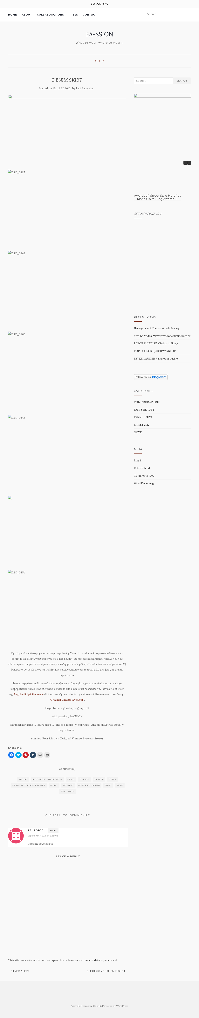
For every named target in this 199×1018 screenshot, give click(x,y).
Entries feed (142, 468)
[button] (189, 163)
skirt (120, 785)
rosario (68, 785)
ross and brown (89, 785)
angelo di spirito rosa (47, 779)
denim (113, 779)
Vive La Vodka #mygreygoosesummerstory (162, 336)
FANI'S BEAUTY (144, 409)
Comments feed (144, 475)
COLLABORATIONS (50, 14)
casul (71, 779)
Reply (53, 830)
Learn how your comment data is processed (88, 960)
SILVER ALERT (20, 970)
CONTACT (90, 14)
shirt (108, 785)
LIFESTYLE (141, 424)
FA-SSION (99, 34)
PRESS (73, 14)
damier (99, 779)
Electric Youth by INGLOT (106, 970)
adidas (23, 779)
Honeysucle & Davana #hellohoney (156, 328)
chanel (84, 779)
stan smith (68, 791)
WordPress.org (144, 483)
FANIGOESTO (143, 417)
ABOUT (27, 14)
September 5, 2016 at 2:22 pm (43, 835)
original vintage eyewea (28, 785)
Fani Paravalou (84, 88)
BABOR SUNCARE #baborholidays (156, 343)
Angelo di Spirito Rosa (28, 694)
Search (182, 80)
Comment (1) (67, 768)
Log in (138, 460)
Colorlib (97, 1005)
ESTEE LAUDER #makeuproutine (156, 358)
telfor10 (36, 830)
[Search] (188, 14)
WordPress (122, 1005)
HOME (12, 14)
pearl (54, 785)
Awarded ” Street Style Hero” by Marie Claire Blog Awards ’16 (157, 197)
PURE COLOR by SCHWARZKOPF (155, 351)
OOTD (99, 61)
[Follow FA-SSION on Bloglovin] (151, 377)
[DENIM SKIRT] (67, 130)
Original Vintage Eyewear (66, 699)
